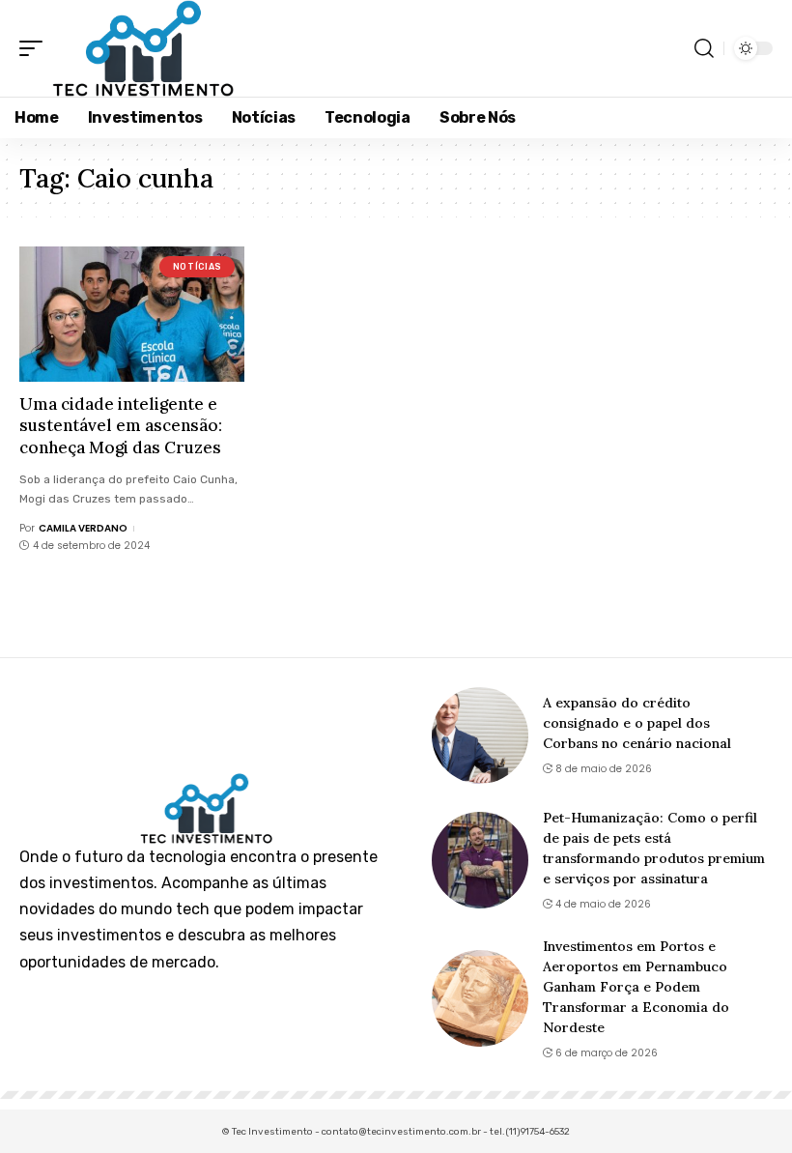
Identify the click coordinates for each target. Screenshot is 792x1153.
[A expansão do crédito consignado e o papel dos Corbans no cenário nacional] (480, 735)
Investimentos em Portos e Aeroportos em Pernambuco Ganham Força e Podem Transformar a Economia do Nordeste (636, 986)
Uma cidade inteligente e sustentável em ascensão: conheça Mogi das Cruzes (120, 425)
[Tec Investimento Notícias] (143, 48)
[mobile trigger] (35, 48)
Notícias (197, 267)
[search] (704, 48)
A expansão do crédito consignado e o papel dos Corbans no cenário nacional (637, 723)
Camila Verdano (83, 528)
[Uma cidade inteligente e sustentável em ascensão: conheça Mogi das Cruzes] (131, 314)
